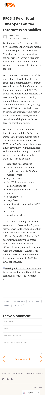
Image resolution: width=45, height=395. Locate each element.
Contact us (18, 373)
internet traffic (19, 301)
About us (6, 373)
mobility (7, 306)
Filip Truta (14, 35)
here (18, 261)
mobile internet (34, 301)
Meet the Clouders (34, 373)
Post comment (22, 359)
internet (7, 301)
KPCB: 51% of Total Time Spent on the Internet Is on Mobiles (22, 24)
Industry (26, 38)
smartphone (18, 306)
